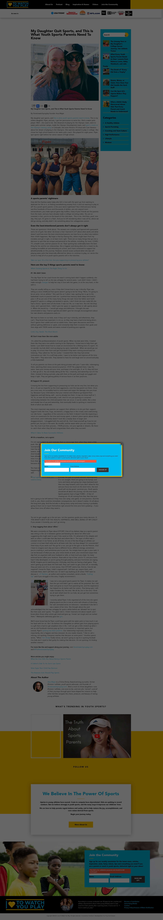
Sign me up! (103, 470)
